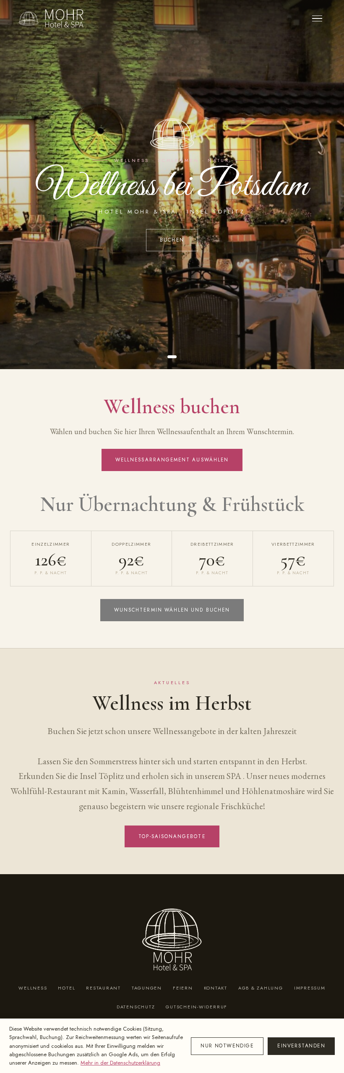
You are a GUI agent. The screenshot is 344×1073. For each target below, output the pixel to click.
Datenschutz (136, 1006)
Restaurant (103, 987)
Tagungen (147, 987)
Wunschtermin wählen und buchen (172, 610)
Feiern (183, 987)
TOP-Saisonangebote (171, 836)
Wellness (32, 987)
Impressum (310, 987)
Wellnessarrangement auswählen (172, 459)
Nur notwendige (227, 1046)
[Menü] (317, 18)
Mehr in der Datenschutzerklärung (120, 1063)
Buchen (172, 240)
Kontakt (215, 987)
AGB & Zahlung (260, 987)
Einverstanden (301, 1046)
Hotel (66, 987)
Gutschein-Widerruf (196, 1006)
